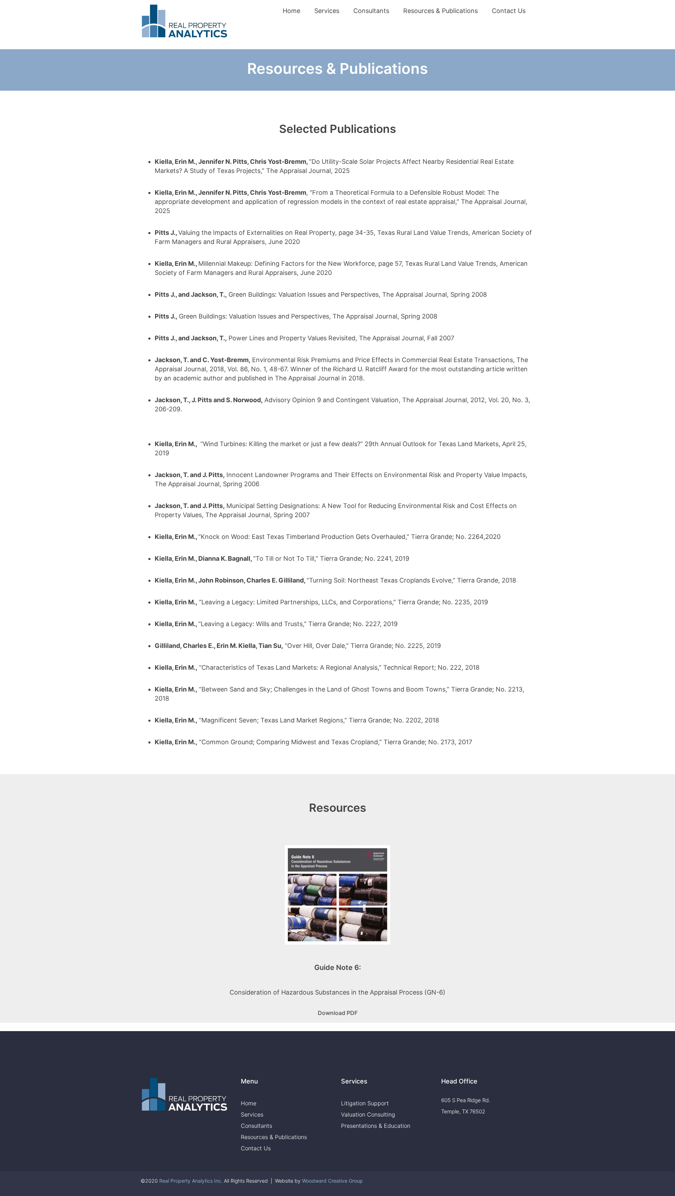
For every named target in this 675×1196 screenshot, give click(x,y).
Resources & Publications (440, 10)
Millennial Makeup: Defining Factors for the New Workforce (286, 263)
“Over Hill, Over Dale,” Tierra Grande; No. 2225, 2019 (363, 645)
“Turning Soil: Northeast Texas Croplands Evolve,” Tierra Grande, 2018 (411, 580)
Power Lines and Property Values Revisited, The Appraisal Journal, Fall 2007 (341, 338)
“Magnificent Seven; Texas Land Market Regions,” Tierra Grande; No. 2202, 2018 (319, 720)
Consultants (371, 10)
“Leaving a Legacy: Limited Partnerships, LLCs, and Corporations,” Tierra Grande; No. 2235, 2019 (343, 602)
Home (291, 10)
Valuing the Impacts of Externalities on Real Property (256, 232)
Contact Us (509, 10)
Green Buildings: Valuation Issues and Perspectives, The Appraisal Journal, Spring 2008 (358, 294)
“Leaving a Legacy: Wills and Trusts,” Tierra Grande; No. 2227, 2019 (298, 624)
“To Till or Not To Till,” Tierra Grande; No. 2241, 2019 (331, 558)
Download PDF (338, 1012)
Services (326, 10)
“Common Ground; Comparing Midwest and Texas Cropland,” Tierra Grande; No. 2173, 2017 (335, 742)
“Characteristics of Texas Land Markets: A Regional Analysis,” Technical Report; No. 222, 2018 (339, 667)
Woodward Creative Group (332, 1181)
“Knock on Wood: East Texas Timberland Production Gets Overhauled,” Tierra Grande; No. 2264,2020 (349, 536)
